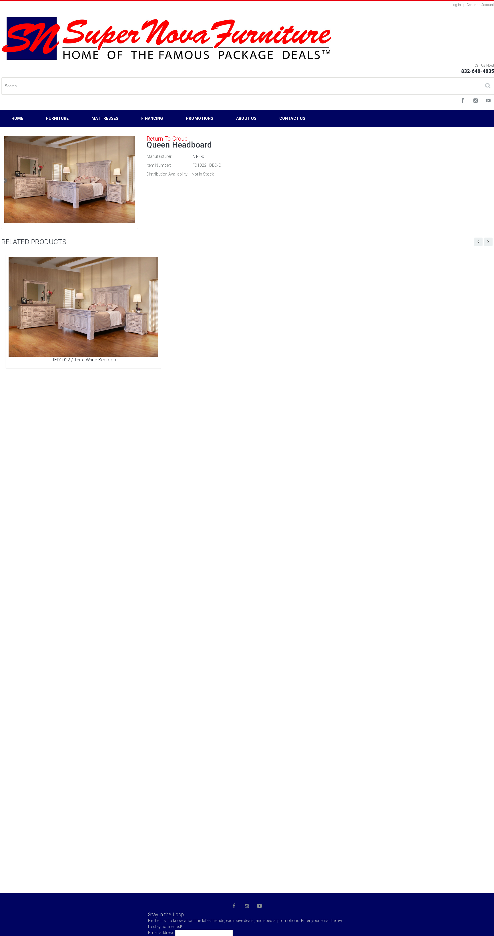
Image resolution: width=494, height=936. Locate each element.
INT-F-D (198, 156)
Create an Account (480, 5)
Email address (161, 932)
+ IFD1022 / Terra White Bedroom (83, 360)
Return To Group (167, 139)
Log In (456, 5)
